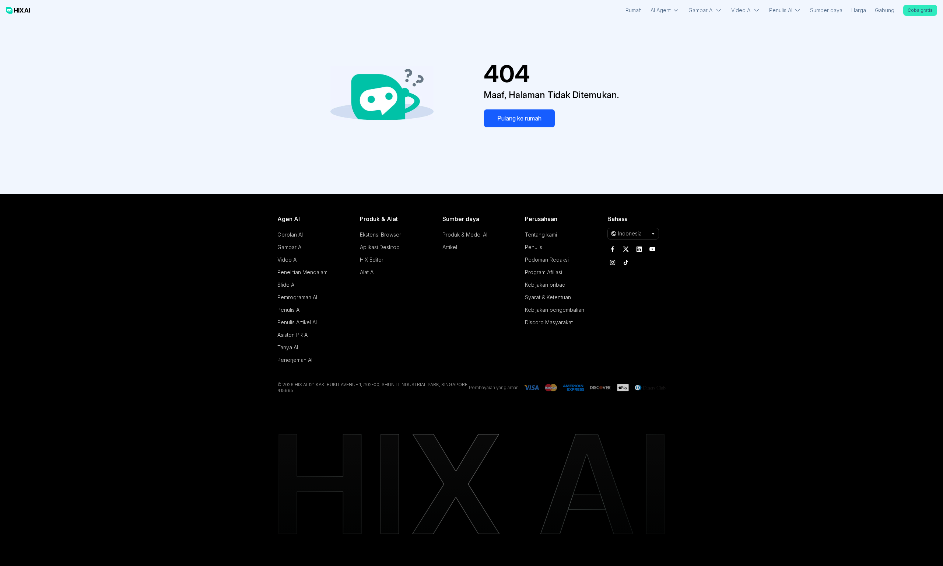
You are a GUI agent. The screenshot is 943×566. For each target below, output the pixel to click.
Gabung (884, 10)
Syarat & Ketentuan (548, 297)
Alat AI (367, 272)
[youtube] (652, 249)
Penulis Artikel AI (297, 322)
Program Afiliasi (543, 272)
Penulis (533, 247)
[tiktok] (626, 262)
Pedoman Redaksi (547, 259)
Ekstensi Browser (380, 234)
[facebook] (612, 249)
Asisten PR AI (293, 335)
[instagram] (612, 262)
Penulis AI (289, 310)
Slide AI (286, 285)
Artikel (449, 247)
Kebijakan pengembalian (554, 310)
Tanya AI (287, 347)
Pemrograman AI (297, 297)
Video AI (287, 259)
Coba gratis (920, 10)
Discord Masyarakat (549, 322)
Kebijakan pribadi (546, 285)
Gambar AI (289, 247)
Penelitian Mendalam (302, 272)
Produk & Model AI (464, 234)
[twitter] (626, 249)
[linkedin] (639, 249)
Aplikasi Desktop (380, 247)
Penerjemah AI (294, 360)
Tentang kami (541, 234)
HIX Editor (371, 259)
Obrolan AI (290, 234)
